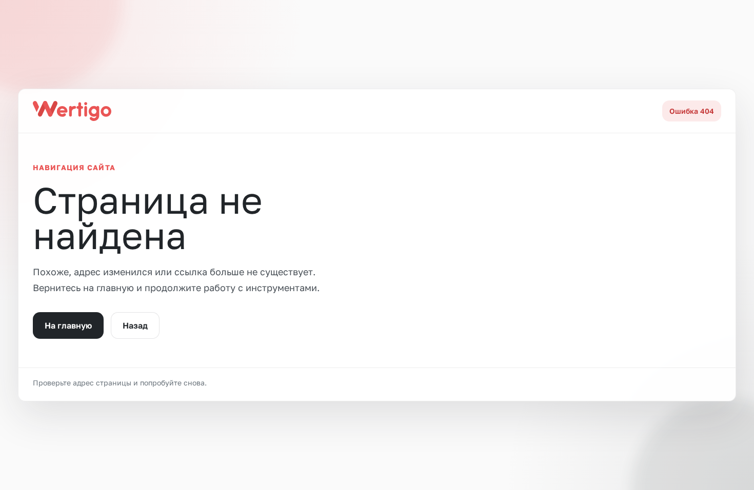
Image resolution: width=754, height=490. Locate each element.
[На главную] (72, 110)
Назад (135, 325)
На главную (68, 325)
